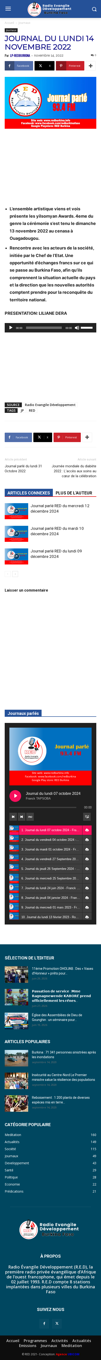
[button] (87, 830)
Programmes (35, 1341)
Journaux (24, 23)
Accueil (9, 23)
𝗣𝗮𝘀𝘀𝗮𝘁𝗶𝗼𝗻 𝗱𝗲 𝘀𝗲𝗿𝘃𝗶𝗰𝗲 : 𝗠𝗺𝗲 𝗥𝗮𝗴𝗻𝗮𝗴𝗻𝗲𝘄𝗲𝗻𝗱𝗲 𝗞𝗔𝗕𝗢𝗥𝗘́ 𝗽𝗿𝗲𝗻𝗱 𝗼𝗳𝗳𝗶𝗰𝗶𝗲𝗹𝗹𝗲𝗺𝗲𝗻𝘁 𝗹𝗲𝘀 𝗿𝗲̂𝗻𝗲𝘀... (61, 996)
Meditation (72, 1345)
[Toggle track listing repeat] (30, 817)
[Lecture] (10, 327)
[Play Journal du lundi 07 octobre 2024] (15, 796)
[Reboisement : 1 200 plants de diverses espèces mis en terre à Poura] (16, 1103)
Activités (59, 1341)
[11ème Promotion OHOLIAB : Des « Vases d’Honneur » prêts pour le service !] (16, 974)
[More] (91, 65)
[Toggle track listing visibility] (87, 817)
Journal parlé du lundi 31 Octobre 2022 (23, 468)
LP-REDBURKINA (20, 55)
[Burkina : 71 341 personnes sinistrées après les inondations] (16, 1058)
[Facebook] (44, 1323)
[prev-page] (8, 574)
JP (22, 410)
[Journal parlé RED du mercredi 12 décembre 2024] (16, 511)
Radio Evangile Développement (50, 404)
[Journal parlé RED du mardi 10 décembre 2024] (16, 534)
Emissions (27, 1345)
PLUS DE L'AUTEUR (74, 492)
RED (32, 410)
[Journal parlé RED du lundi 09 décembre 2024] (16, 556)
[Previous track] (13, 817)
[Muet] (77, 327)
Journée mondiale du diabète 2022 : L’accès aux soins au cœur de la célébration (74, 471)
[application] (50, 327)
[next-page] (15, 574)
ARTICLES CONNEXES (29, 492)
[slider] (87, 327)
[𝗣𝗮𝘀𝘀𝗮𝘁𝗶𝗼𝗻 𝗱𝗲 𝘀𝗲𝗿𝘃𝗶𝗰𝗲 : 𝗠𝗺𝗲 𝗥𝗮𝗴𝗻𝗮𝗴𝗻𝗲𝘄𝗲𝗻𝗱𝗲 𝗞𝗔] (16, 997)
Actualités (81, 1341)
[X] (57, 1323)
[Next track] (21, 817)
